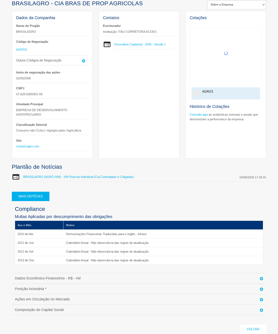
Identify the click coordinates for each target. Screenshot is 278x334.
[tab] (52, 60)
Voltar (253, 329)
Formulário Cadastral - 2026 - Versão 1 (140, 44)
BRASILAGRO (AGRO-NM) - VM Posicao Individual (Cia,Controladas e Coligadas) (78, 176)
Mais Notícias (31, 196)
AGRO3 (21, 49)
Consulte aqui (199, 114)
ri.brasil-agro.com (27, 146)
